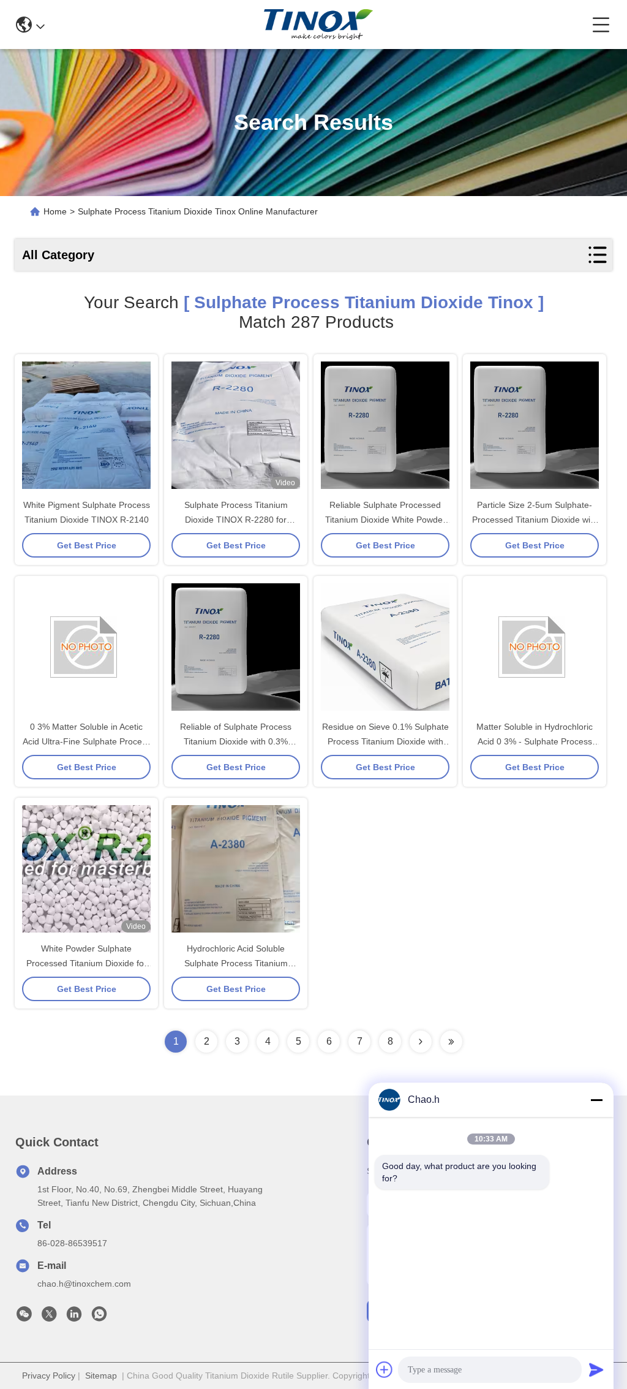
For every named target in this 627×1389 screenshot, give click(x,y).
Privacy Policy (48, 1375)
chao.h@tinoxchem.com (84, 1284)
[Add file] (384, 1369)
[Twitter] (49, 1317)
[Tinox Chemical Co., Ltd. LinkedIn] (74, 1317)
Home (55, 211)
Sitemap (101, 1375)
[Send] (596, 1369)
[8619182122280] (99, 1317)
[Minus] (596, 1099)
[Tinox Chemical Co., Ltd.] (319, 24)
